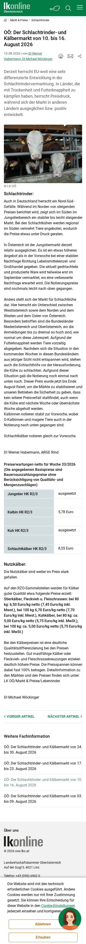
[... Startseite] (17, 8)
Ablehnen (43, 924)
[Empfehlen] (70, 56)
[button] (80, 7)
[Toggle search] (68, 8)
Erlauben (43, 937)
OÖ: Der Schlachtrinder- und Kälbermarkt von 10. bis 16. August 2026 (43, 782)
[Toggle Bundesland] (55, 8)
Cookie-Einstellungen (58, 906)
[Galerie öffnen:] (43, 154)
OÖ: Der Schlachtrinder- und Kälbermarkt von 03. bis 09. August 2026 (43, 799)
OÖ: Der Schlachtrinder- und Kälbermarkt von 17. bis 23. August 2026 (43, 766)
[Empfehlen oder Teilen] (79, 56)
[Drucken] (61, 56)
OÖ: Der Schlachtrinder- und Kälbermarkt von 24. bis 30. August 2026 (43, 750)
